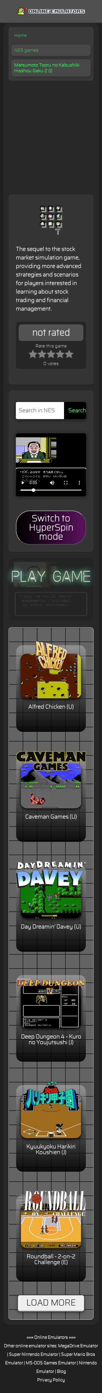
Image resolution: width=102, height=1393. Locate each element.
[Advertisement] (51, 135)
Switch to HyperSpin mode (51, 527)
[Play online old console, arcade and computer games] (51, 10)
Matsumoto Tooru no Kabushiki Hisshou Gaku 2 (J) (47, 68)
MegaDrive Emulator (78, 1346)
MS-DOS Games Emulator (51, 1363)
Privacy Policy (51, 1380)
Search (77, 410)
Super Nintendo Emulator (33, 1354)
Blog (61, 1371)
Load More (51, 1303)
